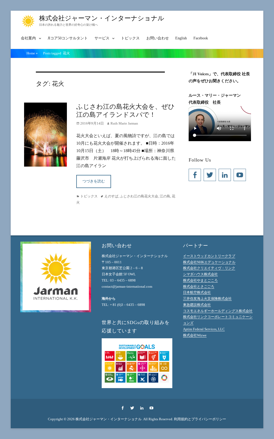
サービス (101, 38)
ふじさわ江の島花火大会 (139, 196)
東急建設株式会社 (197, 305)
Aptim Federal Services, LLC (204, 329)
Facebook (200, 38)
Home (32, 53)
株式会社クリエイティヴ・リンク (209, 268)
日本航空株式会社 (197, 292)
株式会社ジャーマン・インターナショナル (101, 18)
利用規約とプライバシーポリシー (200, 419)
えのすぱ (111, 196)
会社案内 (28, 38)
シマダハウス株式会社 (200, 274)
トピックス (130, 38)
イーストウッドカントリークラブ (209, 256)
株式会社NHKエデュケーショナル (209, 262)
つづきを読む (93, 181)
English (181, 38)
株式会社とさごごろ (198, 286)
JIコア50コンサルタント (68, 38)
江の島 (165, 196)
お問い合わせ (157, 38)
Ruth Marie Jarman (124, 123)
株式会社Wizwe (195, 335)
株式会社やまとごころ (200, 280)
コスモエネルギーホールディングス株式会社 (218, 311)
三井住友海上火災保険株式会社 (207, 299)
